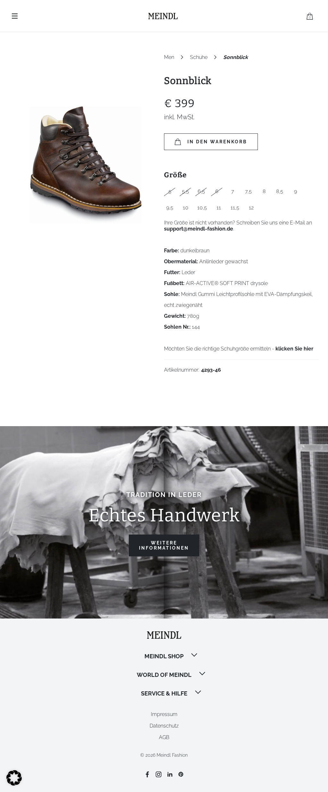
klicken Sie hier (294, 349)
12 (251, 208)
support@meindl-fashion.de (198, 229)
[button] (195, 656)
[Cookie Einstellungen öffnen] (14, 784)
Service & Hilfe (164, 693)
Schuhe (199, 57)
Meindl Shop (164, 656)
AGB (164, 737)
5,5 (185, 191)
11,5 (235, 208)
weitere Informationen (164, 545)
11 (219, 208)
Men (169, 57)
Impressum (164, 714)
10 (185, 208)
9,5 (169, 208)
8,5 (279, 191)
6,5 (201, 191)
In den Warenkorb (217, 141)
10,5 (202, 208)
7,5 (248, 191)
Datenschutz (164, 726)
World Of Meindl (164, 674)
